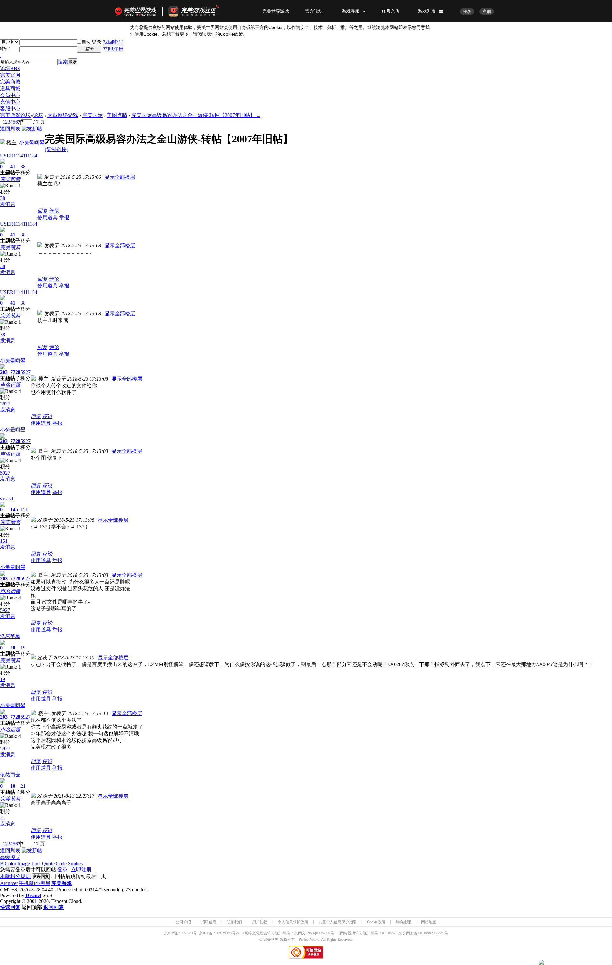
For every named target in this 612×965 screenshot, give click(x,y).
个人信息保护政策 (293, 922)
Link (36, 863)
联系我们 (234, 922)
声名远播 (10, 385)
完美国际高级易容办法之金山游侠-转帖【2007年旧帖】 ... (195, 115)
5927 (25, 372)
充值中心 (10, 102)
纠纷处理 (403, 922)
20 (12, 647)
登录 (467, 11)
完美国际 (92, 115)
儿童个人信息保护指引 (337, 922)
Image (24, 863)
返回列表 (10, 128)
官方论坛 (314, 11)
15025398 (224, 933)
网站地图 (428, 922)
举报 (64, 217)
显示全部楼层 (120, 177)
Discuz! (33, 895)
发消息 (7, 204)
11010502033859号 (433, 933)
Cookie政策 (376, 922)
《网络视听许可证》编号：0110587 (366, 933)
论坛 (10, 68)
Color (10, 863)
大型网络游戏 (62, 115)
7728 (15, 372)
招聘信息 (208, 922)
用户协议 (259, 922)
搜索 (63, 61)
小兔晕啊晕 (32, 142)
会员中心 (10, 95)
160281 (187, 933)
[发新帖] (32, 128)
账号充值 (390, 11)
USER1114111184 (18, 155)
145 (14, 509)
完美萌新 (10, 179)
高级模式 (10, 857)
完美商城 (10, 81)
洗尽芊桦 (10, 636)
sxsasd (6, 498)
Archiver (9, 883)
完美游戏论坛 (15, 115)
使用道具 (47, 217)
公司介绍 (183, 922)
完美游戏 (61, 883)
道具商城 (10, 88)
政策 (231, 34)
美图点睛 (117, 115)
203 (4, 372)
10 (12, 786)
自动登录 (91, 42)
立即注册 (113, 49)
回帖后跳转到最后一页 (80, 876)
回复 (42, 211)
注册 (486, 11)
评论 (54, 211)
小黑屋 (42, 883)
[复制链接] (56, 149)
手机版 (26, 883)
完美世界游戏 (137, 11)
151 (24, 509)
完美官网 (10, 75)
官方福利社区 (199, 11)
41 (12, 166)
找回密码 (113, 42)
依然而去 (10, 774)
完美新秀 (10, 522)
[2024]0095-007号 (320, 933)
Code (61, 863)
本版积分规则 (15, 876)
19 (23, 647)
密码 (5, 49)
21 (23, 786)
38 (23, 166)
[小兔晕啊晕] (2, 142)
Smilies (75, 863)
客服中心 (10, 108)
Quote (48, 863)
